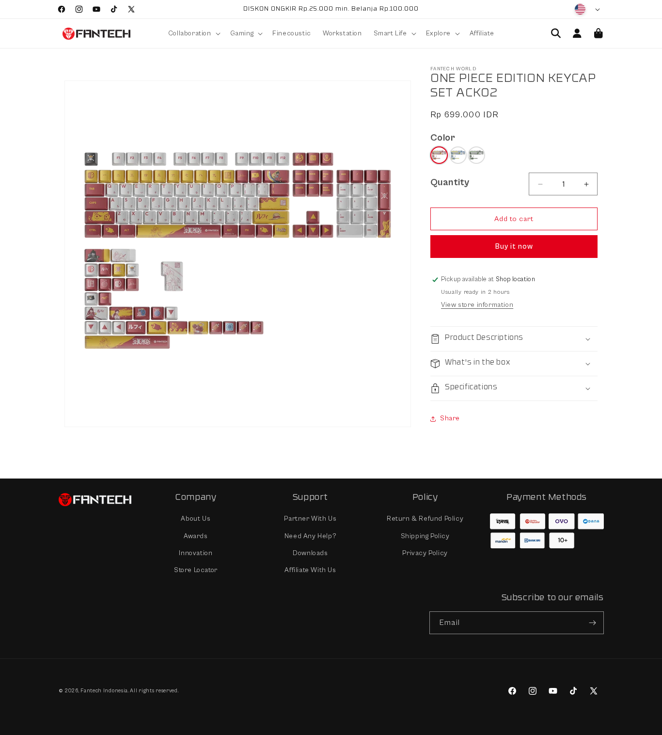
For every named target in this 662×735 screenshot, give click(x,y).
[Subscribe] (592, 622)
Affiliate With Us (310, 570)
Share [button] (450, 418)
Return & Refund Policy (425, 519)
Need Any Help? (310, 536)
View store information (477, 305)
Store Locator (196, 570)
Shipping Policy (425, 536)
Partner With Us (310, 519)
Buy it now (514, 246)
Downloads (310, 553)
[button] (193, 33)
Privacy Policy (424, 553)
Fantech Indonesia (104, 690)
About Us (195, 519)
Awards (196, 536)
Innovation (195, 553)
